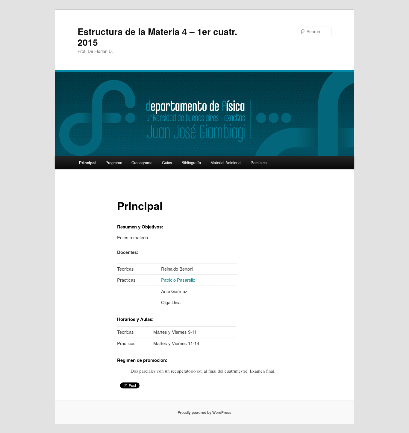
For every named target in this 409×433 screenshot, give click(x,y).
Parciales (259, 162)
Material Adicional (225, 162)
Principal (87, 162)
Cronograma (141, 162)
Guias (167, 162)
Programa (113, 162)
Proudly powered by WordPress (204, 412)
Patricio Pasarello (178, 280)
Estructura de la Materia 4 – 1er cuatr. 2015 (157, 36)
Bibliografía (191, 162)
